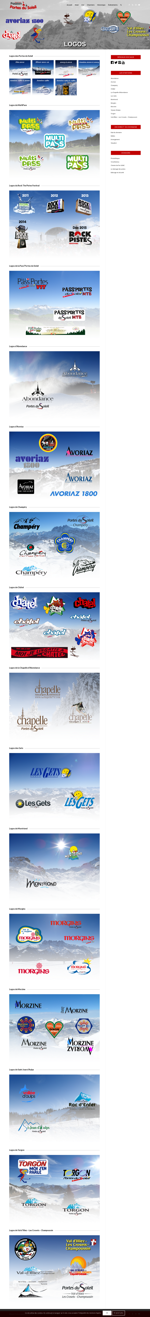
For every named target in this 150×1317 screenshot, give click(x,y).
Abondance (114, 78)
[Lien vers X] (132, 4)
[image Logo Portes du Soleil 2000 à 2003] (89, 69)
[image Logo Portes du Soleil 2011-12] (43, 69)
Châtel (113, 89)
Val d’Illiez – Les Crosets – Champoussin (124, 117)
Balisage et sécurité (117, 172)
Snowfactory (115, 162)
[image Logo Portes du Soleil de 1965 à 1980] (66, 88)
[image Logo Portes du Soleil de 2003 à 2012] (66, 69)
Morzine (113, 107)
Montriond (114, 99)
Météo (113, 136)
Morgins (113, 103)
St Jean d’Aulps (116, 110)
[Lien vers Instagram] (135, 4)
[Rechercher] (121, 5)
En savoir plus (118, 1313)
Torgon (113, 114)
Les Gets (114, 96)
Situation (114, 143)
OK (107, 1313)
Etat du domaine (116, 132)
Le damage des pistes (118, 169)
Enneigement (115, 139)
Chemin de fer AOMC (118, 165)
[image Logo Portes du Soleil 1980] (43, 88)
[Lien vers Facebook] (129, 4)
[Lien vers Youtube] (139, 4)
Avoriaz (113, 82)
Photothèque (115, 158)
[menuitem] (69, 5)
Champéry (114, 85)
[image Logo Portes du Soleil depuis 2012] (20, 69)
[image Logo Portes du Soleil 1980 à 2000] (20, 88)
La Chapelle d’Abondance (119, 92)
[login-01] (23, 5)
